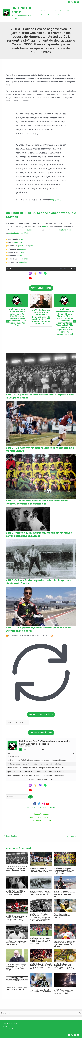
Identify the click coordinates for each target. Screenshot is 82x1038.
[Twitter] (72, 2)
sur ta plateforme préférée (18, 233)
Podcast (53, 11)
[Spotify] (46, 273)
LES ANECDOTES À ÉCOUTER (41, 733)
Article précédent (9, 836)
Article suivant (73, 836)
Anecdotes (44, 11)
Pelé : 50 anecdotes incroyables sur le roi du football (63, 915)
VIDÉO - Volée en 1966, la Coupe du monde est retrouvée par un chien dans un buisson (15, 893)
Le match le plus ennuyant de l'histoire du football (16, 988)
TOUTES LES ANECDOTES (41, 288)
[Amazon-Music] (41, 273)
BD (68, 11)
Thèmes (50, 15)
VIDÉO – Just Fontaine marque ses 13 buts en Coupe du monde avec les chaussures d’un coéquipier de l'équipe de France (40, 917)
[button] (56, 10)
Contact (5, 1026)
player (31, 246)
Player (60, 15)
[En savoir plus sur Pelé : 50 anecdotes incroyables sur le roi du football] (65, 905)
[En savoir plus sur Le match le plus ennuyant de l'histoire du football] (17, 979)
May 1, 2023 (55, 199)
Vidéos (62, 11)
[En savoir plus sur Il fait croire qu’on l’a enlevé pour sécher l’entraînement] (41, 980)
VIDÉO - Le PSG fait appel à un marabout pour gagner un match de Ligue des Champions (40, 940)
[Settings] (74, 268)
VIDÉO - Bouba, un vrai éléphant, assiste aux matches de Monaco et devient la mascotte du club (65, 966)
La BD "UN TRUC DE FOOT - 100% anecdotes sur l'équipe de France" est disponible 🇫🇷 (43, 771)
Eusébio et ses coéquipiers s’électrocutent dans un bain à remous (16, 942)
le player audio (65, 230)
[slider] (35, 269)
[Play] (8, 268)
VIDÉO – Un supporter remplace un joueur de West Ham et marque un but (41, 870)
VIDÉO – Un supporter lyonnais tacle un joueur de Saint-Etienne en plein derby (64, 893)
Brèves (43, 15)
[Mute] (65, 268)
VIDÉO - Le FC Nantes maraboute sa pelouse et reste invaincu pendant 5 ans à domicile (64, 870)
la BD (21, 239)
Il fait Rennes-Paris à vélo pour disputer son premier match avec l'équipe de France (41, 760)
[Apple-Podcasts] (31, 273)
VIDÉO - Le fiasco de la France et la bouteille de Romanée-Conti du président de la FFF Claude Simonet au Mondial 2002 (41, 317)
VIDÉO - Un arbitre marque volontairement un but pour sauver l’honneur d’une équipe (17, 967)
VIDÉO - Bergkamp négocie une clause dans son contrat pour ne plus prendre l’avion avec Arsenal (17, 918)
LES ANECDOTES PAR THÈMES (41, 714)
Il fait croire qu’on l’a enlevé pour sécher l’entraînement (40, 991)
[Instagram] (75, 2)
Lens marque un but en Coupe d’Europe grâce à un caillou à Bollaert (36, 764)
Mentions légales (8, 1029)
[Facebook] (69, 2)
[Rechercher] (30, 797)
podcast (45, 227)
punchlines (23, 262)
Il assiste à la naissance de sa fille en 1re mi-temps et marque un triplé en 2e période (64, 943)
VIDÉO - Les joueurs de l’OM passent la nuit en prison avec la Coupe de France (16, 868)
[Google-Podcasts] (36, 273)
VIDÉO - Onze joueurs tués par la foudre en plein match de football (64, 991)
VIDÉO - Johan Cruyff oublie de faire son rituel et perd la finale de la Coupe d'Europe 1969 (41, 966)
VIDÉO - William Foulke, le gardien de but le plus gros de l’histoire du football (40, 892)
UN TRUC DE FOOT (14, 1023)
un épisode (31, 230)
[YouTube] (78, 2)
